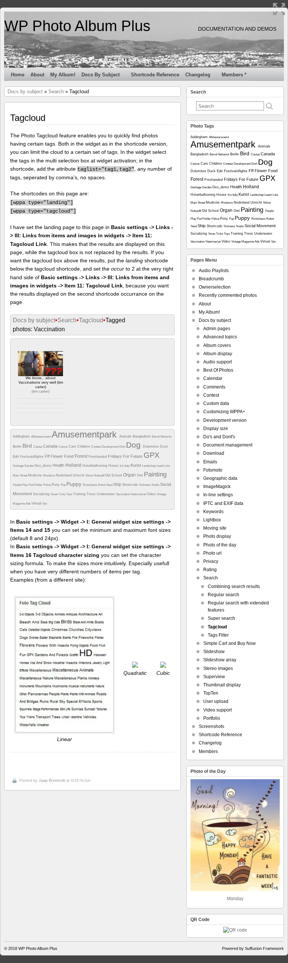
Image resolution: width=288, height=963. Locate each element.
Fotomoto (212, 470)
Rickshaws (90, 485)
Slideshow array (219, 659)
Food (69, 456)
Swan (54, 494)
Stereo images (218, 668)
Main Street (20, 475)
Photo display (217, 536)
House (114, 465)
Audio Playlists (214, 270)
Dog (134, 445)
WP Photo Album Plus (77, 26)
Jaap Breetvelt (52, 780)
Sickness (145, 485)
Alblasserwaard (41, 436)
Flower (57, 456)
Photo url (212, 553)
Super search (221, 618)
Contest (96, 446)
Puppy (74, 484)
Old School (114, 475)
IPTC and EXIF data (223, 503)
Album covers (217, 345)
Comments (214, 387)
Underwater (106, 494)
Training (80, 494)
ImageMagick (217, 486)
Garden (29, 465)
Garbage (18, 465)
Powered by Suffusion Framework (253, 948)
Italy (127, 465)
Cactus (38, 446)
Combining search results (234, 586)
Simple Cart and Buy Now (229, 643)
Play (25, 485)
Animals (126, 436)
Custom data (216, 403)
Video (152, 494)
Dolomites (151, 446)
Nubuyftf (99, 475)
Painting (155, 474)
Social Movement (260, 225)
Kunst (136, 465)
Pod (31, 485)
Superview (214, 676)
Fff (48, 456)
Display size (215, 428)
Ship (117, 484)
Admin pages (216, 328)
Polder (38, 485)
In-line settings (218, 494)
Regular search (223, 594)
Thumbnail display (222, 685)
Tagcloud (91, 320)
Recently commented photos (228, 295)
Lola (167, 465)
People (17, 485)
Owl (140, 475)
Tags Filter (218, 635)
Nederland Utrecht (71, 475)
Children (84, 446)
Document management (227, 445)
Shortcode (130, 485)
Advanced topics (220, 336)
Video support (217, 710)
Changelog (197, 74)
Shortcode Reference (155, 74)
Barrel (156, 436)
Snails (156, 485)
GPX (151, 455)
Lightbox (212, 519)
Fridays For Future (126, 456)
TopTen (210, 693)
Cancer (63, 446)
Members (208, 751)
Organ (130, 475)
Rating (210, 569)
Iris (122, 465)
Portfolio (211, 718)
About (37, 74)
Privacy (210, 561)
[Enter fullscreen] (279, 9)
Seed (109, 485)
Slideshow (214, 651)
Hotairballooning (95, 465)
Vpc (44, 503)
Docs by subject (100, 74)
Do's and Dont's (219, 436)
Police (47, 485)
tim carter (41, 391)
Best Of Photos (218, 370)
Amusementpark (85, 434)
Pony (56, 485)
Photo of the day (219, 545)
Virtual (37, 503)
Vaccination (123, 494)
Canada (50, 446)
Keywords (213, 511)
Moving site (214, 528)
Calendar (212, 378)
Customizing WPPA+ (224, 411)
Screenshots (211, 726)
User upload (215, 701)
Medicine (35, 475)
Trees (92, 494)
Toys (69, 494)
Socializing (42, 494)
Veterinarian (139, 494)
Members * (234, 74)
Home (17, 74)
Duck (164, 446)
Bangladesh (142, 436)
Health (58, 465)
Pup (63, 485)
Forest (81, 456)
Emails (210, 461)
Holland (73, 465)
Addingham (22, 436)
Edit (16, 456)
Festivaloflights (32, 456)
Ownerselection (215, 287)
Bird (27, 446)
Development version (225, 420)
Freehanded (98, 456)
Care (73, 446)
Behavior (166, 436)
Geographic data (220, 478)
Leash (160, 465)
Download (213, 453)
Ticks (62, 494)
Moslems (49, 475)
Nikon (90, 475)
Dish (122, 446)
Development (110, 446)
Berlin (17, 446)
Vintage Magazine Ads (245, 241)
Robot (102, 485)
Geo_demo (43, 465)
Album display (217, 353)
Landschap (149, 465)
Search (56, 91)
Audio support (217, 362)
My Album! (62, 74)
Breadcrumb (211, 278)
